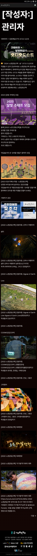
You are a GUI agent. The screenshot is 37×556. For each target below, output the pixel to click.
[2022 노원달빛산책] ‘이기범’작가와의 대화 (16, 463)
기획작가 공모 (6, 198)
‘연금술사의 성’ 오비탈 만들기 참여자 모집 (15, 153)
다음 (33, 516)
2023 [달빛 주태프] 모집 (9, 95)
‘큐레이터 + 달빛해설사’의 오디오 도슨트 (15, 39)
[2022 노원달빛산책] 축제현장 (11, 427)
